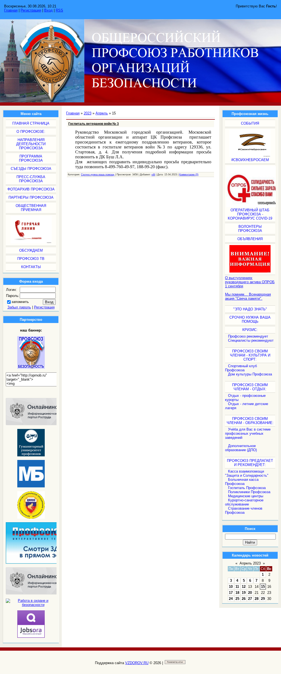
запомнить (20, 302)
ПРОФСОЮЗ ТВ (30, 259)
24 (231, 599)
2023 (87, 113)
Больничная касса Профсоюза (241, 482)
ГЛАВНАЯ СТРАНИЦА (30, 123)
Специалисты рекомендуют (251, 340)
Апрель (101, 113)
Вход (48, 10)
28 (256, 599)
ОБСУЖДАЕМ (31, 250)
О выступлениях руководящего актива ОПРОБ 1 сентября (250, 282)
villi (153, 174)
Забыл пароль (19, 307)
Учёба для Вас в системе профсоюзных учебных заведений (248, 433)
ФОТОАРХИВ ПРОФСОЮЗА (31, 189)
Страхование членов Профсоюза (243, 510)
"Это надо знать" (250, 309)
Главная (11, 10)
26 (244, 599)
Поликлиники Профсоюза (249, 492)
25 (237, 599)
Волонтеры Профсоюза (250, 228)
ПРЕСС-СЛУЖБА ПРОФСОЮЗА (30, 179)
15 (263, 587)
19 (244, 593)
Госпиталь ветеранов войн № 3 (93, 124)
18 (237, 593)
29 (263, 599)
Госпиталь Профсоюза (247, 488)
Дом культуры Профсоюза (250, 374)
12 (244, 587)
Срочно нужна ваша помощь (97, 174)
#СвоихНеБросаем (250, 160)
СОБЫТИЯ (250, 123)
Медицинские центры (245, 496)
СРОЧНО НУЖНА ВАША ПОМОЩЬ (250, 319)
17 (231, 593)
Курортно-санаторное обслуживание (244, 502)
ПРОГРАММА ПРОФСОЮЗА (31, 158)
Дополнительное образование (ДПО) (241, 448)
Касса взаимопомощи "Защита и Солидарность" (246, 473)
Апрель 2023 (250, 563)
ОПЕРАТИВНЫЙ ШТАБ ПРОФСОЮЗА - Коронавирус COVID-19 (250, 214)
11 (237, 587)
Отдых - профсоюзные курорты (245, 398)
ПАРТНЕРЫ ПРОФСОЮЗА (31, 197)
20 (250, 593)
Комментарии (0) (188, 174)
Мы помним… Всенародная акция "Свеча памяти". (248, 296)
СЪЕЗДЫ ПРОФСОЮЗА (31, 169)
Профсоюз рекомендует (248, 336)
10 (231, 587)
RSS (59, 10)
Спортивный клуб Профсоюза (241, 368)
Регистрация (31, 10)
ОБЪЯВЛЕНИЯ (250, 239)
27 (250, 599)
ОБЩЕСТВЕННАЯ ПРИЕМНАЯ (31, 208)
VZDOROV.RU (136, 663)
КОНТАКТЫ (31, 267)
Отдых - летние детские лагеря (246, 406)
